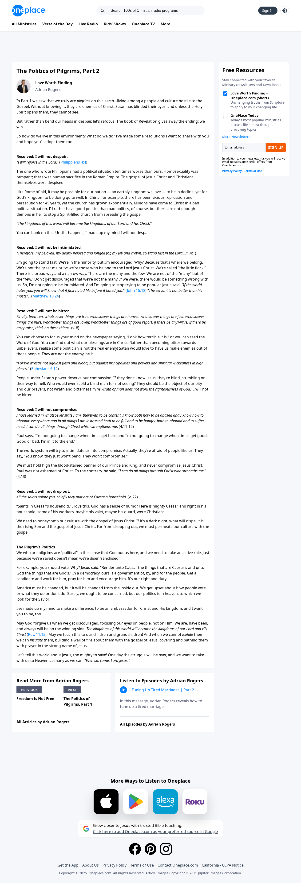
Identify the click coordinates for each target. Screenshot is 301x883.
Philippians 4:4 (73, 162)
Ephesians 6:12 (44, 368)
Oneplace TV (143, 24)
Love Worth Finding (53, 82)
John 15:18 (136, 290)
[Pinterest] (150, 849)
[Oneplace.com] (28, 10)
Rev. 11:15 (36, 634)
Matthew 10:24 (45, 296)
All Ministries (24, 24)
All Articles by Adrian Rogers (42, 721)
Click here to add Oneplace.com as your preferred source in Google (155, 831)
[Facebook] (135, 849)
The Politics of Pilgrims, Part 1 (77, 701)
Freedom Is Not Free (35, 698)
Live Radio (88, 24)
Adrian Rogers (48, 89)
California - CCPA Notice (223, 865)
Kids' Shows (115, 24)
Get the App (68, 865)
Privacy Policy (115, 865)
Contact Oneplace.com (178, 865)
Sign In (267, 10)
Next (72, 690)
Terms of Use (142, 865)
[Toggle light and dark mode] (284, 10)
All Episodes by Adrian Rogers (147, 724)
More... (167, 24)
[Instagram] (166, 849)
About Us (90, 865)
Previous (29, 690)
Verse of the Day (57, 24)
